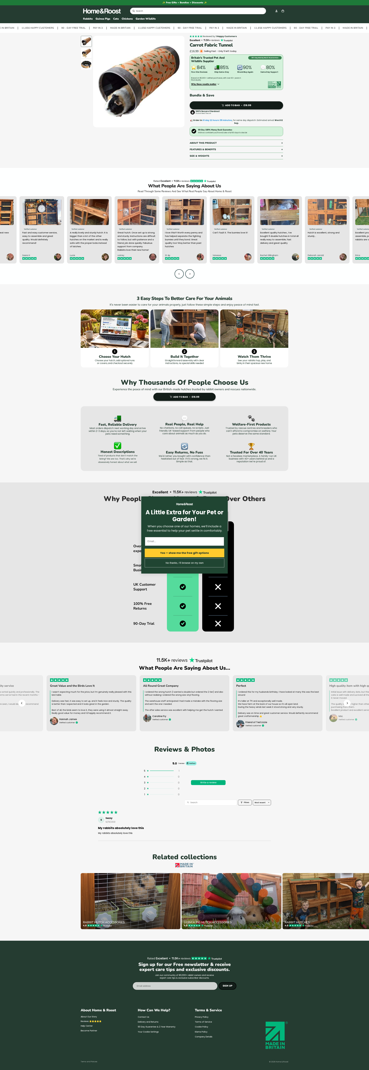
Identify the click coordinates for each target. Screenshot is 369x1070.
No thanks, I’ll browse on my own (185, 562)
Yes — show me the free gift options (184, 553)
